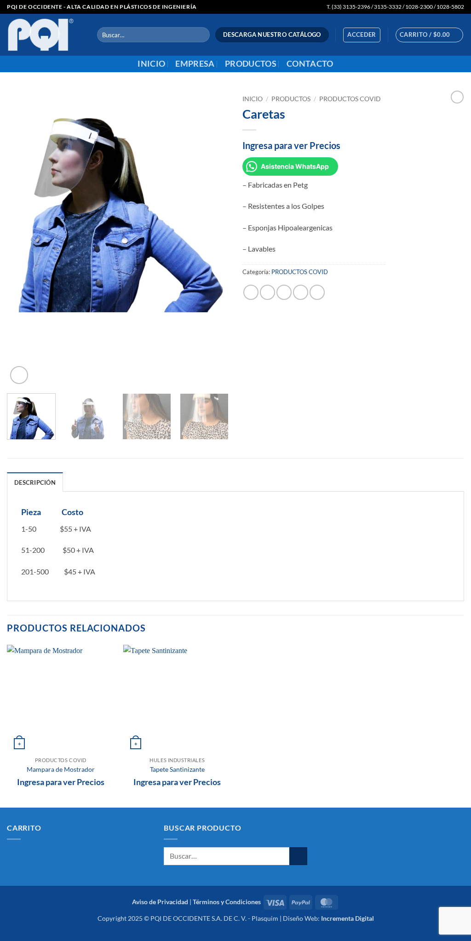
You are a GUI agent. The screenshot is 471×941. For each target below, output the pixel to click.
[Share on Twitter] (267, 292)
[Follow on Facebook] (446, 64)
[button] (361, 35)
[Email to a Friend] (284, 292)
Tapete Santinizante (177, 769)
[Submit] (201, 35)
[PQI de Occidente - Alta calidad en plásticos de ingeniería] (45, 35)
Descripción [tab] (35, 482)
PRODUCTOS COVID (350, 99)
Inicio (151, 64)
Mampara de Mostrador (61, 769)
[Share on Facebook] (250, 292)
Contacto (310, 64)
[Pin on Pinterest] (300, 292)
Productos (250, 64)
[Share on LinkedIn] (317, 292)
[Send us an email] (458, 64)
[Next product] (457, 97)
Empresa (194, 64)
